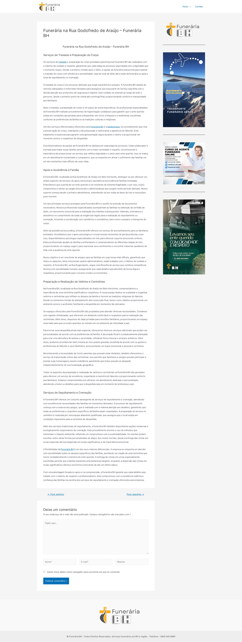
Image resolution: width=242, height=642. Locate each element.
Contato (199, 6)
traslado (63, 62)
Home (185, 6)
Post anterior (56, 494)
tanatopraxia (113, 126)
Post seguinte (135, 494)
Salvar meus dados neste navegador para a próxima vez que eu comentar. (83, 572)
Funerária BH (96, 126)
